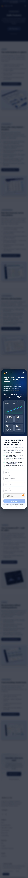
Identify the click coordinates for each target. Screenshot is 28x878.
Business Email (6, 475)
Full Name (5, 469)
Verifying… (14, 501)
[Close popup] (23, 372)
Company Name (7, 487)
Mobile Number (6, 481)
